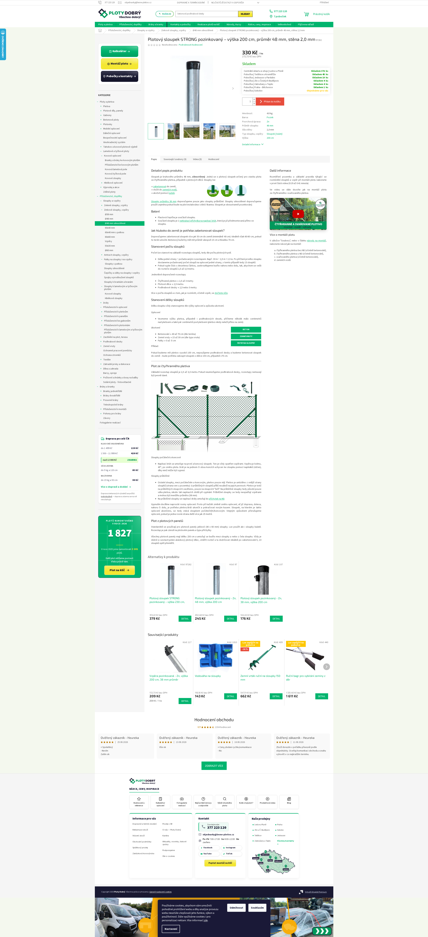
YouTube (207, 853)
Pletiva (106, 106)
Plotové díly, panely (113, 110)
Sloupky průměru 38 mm (163, 201)
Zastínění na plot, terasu (115, 337)
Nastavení (171, 929)
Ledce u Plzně (260, 824)
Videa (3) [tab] (197, 159)
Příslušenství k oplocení (115, 307)
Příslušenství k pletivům (116, 311)
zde (206, 920)
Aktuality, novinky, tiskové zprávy (174, 843)
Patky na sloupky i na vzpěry (118, 259)
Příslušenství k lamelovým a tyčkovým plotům (123, 331)
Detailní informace (251, 144)
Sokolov (280, 830)
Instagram (230, 847)
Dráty (106, 303)
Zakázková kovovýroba (143, 853)
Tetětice (257, 835)
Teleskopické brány (113, 404)
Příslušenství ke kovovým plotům (121, 165)
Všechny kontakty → (285, 842)
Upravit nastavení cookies (160, 891)
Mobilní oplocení (111, 128)
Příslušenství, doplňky (111, 196)
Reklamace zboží (140, 829)
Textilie (107, 359)
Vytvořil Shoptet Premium (316, 892)
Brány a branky (107, 386)
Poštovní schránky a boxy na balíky (120, 377)
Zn (268, 121)
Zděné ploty (109, 192)
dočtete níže (221, 293)
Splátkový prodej (140, 847)
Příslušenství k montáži (114, 409)
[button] (298, 214)
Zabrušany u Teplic (262, 841)
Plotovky (107, 124)
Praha (279, 824)
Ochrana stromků (112, 355)
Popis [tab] (154, 159)
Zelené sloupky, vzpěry (116, 205)
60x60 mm (110, 237)
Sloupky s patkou (113, 264)
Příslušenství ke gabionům (117, 321)
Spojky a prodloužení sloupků (119, 277)
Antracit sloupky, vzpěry (116, 255)
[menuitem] (105, 24)
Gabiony (107, 115)
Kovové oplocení (112, 155)
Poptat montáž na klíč (220, 863)
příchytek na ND (217, 499)
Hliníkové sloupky (113, 298)
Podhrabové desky (112, 341)
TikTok (229, 853)
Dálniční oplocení (111, 133)
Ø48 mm (109, 219)
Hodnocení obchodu (214, 719)
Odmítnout (236, 908)
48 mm (270, 125)
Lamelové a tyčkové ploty (116, 151)
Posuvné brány (110, 400)
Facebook (207, 847)
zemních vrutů (169, 189)
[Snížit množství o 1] (254, 103)
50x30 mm (110, 246)
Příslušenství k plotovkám (117, 325)
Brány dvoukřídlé (111, 395)
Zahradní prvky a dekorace (116, 364)
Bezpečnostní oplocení (114, 137)
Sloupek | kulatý (275, 134)
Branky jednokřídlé (112, 391)
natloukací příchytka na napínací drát (198, 221)
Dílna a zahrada (110, 368)
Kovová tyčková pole (115, 173)
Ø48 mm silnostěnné (115, 223)
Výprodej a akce (111, 187)
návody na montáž (316, 240)
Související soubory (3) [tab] (175, 159)
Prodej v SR (167, 824)
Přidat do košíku (272, 101)
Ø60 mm (109, 250)
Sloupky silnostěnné (114, 268)
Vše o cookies (168, 856)
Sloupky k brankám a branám (118, 282)
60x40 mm (110, 228)
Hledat (245, 13)
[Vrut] (227, 190)
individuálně (106, 496)
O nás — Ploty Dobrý (171, 829)
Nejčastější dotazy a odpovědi (227, 2)
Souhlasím (257, 908)
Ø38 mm (109, 214)
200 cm (270, 138)
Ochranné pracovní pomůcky (117, 350)
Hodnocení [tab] (213, 159)
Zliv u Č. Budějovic (262, 830)
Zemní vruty (109, 346)
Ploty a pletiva (107, 102)
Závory (106, 418)
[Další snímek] (232, 88)
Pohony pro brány (112, 413)
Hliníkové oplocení (113, 183)
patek (172, 193)
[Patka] (241, 190)
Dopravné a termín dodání (191, 2)
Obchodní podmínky (142, 841)
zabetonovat (159, 186)
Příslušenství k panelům (116, 316)
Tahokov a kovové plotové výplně (120, 147)
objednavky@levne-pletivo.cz (218, 834)
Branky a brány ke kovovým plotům (122, 160)
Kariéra (165, 835)
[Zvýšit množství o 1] (254, 100)
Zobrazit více (214, 765)
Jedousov (281, 835)
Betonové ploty (111, 120)
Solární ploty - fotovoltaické (117, 382)
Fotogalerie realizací (110, 422)
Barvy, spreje (110, 373)
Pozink (270, 117)
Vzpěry (108, 241)
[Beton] (213, 190)
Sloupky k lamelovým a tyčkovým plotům (120, 288)
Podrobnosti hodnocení (190, 45)
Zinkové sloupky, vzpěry (116, 210)
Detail (185, 701)
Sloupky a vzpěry (112, 201)
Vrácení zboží (139, 835)
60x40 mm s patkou (114, 232)
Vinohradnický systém (114, 142)
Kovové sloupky (113, 178)
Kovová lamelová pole (116, 169)
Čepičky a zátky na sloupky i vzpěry (122, 273)
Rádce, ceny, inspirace (144, 789)
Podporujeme (168, 850)
